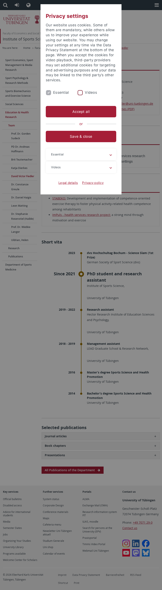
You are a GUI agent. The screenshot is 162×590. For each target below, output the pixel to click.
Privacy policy (93, 183)
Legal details (68, 183)
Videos (91, 92)
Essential (61, 92)
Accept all (81, 112)
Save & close (81, 136)
